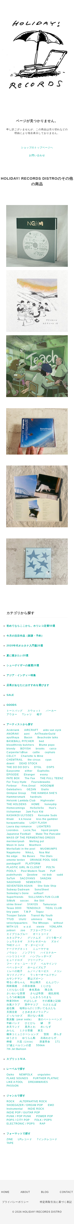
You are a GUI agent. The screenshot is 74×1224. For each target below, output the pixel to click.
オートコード (41, 934)
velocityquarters (17, 923)
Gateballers (14, 789)
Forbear (12, 785)
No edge (12, 856)
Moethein (35, 845)
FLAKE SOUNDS (17, 1078)
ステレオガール (37, 941)
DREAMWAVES (38, 1082)
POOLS (11, 871)
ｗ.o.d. (27, 926)
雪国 (46, 1034)
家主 (40, 1030)
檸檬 (9, 1041)
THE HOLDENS (17, 804)
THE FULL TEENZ (51, 778)
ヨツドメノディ (16, 974)
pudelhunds (14, 874)
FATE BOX (13, 778)
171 (57, 1041)
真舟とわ (30, 1026)
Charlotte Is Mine (32, 756)
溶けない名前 (36, 1015)
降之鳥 (49, 989)
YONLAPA (55, 926)
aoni (27, 733)
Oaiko (10, 1074)
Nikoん (29, 852)
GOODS (12, 704)
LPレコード (25, 1139)
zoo (23, 930)
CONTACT (66, 1192)
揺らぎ (58, 1034)
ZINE (10, 1139)
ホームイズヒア (37, 967)
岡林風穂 (12, 986)
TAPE (10, 1143)
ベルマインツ (49, 963)
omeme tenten (16, 859)
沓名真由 (34, 989)
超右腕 (11, 1008)
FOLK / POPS (43, 1119)
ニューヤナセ (41, 948)
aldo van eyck (52, 730)
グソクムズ (34, 937)
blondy (11, 748)
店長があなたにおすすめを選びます (28, 685)
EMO (51, 1105)
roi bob (47, 874)
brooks (40, 748)
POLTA (50, 867)
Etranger (29, 774)
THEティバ (13, 945)
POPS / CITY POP (18, 1119)
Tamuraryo (50, 904)
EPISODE (13, 774)
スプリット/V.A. (16, 1059)
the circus (34, 759)
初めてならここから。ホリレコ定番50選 (31, 625)
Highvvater (47, 800)
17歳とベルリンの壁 (19, 1045)
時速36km (13, 1000)
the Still (39, 900)
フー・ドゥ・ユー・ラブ (21, 963)
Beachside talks (47, 737)
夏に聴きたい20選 (18, 655)
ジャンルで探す (16, 1095)
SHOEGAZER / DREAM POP (25, 1105)
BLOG (45, 1192)
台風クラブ (13, 1004)
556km (40, 1045)
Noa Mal (44, 852)
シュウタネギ (15, 941)
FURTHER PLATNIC (46, 1078)
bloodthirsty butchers (20, 744)
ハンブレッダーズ (41, 956)
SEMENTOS (33, 882)
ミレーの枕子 (15, 971)
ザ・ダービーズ (34, 945)
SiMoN (11, 900)
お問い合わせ (37, 155)
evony (44, 774)
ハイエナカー (48, 952)
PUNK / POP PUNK (19, 1116)
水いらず (45, 1026)
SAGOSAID (14, 882)
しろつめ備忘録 (16, 997)
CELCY (11, 756)
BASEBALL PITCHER (20, 741)
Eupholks (43, 770)
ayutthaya (13, 737)
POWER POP (44, 1116)
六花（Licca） (26, 1041)
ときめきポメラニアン (35, 1012)
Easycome (13, 770)
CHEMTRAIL (15, 759)
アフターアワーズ (41, 930)
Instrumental (15, 1108)
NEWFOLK (26, 1074)
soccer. (24, 900)
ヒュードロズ (15, 960)
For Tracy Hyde (17, 782)
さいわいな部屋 (16, 993)
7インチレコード (47, 1139)
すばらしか (30, 1000)
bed (41, 741)
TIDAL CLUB (53, 908)
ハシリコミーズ (16, 956)
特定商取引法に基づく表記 (56, 1202)
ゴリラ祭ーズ (54, 937)
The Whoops (40, 923)
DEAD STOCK (28, 763)
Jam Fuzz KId (34, 811)
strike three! (14, 904)
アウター (12, 714)
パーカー (51, 710)
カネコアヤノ (15, 937)
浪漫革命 (44, 1041)
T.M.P (27, 911)
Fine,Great (29, 785)
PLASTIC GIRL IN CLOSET (24, 867)
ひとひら (30, 1023)
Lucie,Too (29, 830)
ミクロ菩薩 (26, 1030)
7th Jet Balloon (16, 1049)
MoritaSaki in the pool (21, 848)
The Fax (30, 778)
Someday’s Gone (18, 893)
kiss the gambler (47, 819)
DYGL (38, 767)
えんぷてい (52, 982)
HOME (35, 804)
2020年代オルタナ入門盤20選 (25, 645)
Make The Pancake (48, 833)
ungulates (44, 1074)
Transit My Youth (42, 915)
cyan (48, 759)
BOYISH (25, 748)
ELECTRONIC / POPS (21, 1123)
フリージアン (36, 960)
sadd (60, 874)
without (58, 923)
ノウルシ (12, 952)
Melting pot (36, 841)
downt (10, 763)
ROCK (11, 1101)
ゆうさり (12, 1037)
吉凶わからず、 (49, 1037)
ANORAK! (13, 733)
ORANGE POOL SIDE (44, 859)
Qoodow (32, 874)
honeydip (51, 804)
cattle (36, 752)
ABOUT (25, 1192)
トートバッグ (15, 710)
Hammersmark (16, 796)
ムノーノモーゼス (38, 971)
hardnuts (36, 796)
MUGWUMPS (48, 848)
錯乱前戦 (54, 993)
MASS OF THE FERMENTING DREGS (31, 837)
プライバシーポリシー (15, 1202)
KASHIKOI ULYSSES (20, 815)
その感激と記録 (51, 1000)
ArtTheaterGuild (45, 733)
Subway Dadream (18, 889)
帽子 (39, 714)
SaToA (11, 878)
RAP (42, 1123)
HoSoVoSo (37, 808)
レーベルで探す (16, 1068)
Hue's (52, 808)
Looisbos (12, 830)
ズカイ (55, 941)
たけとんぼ (50, 1004)
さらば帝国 (37, 993)
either (28, 770)
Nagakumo (14, 852)
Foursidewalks (40, 782)
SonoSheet (42, 889)
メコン (58, 971)
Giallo (45, 789)
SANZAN (45, 878)
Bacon (28, 737)
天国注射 (12, 1012)
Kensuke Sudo (47, 815)
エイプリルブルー (17, 934)
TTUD (10, 919)
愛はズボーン (36, 978)
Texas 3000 (14, 908)
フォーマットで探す (19, 1133)
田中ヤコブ (31, 1004)
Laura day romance (19, 826)
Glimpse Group (16, 793)
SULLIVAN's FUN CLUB (43, 897)
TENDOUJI (33, 908)
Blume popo (47, 744)
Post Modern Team (33, 871)
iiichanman (14, 811)
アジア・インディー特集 (21, 675)
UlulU (22, 919)
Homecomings (16, 808)
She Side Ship (47, 885)
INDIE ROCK (36, 1108)
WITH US (12, 926)
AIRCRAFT (31, 730)
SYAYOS (32, 904)
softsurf (38, 893)
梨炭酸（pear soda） (20, 1019)
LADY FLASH (38, 822)
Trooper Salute (16, 915)
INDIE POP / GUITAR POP (23, 1112)
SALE (10, 695)
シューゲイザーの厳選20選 (23, 665)
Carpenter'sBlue (17, 752)
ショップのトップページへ (37, 147)
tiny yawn (13, 911)
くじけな (45, 986)
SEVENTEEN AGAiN (20, 885)
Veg (49, 919)
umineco (36, 919)
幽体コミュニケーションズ (23, 1034)
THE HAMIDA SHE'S (44, 793)
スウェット (34, 710)
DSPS (50, 767)
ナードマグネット (17, 948)
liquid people (49, 830)
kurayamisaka (16, 822)
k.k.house (25, 819)
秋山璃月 (35, 982)
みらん (11, 1030)
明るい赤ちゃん (16, 982)
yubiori (11, 930)
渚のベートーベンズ (50, 1019)
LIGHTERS (44, 826)
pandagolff (14, 863)
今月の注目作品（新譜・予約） (25, 635)
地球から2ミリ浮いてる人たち (38, 1008)
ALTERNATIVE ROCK (33, 1101)
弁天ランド (13, 1026)
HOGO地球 (47, 785)
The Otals (46, 856)
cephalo (50, 752)
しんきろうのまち (41, 997)
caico (53, 748)
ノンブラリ (29, 952)
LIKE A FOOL (15, 1082)
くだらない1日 (15, 989)
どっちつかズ (15, 1015)
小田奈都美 (29, 986)
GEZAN (31, 789)
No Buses (29, 856)
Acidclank (13, 730)
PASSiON (13, 1085)
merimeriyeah (15, 841)
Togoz (40, 911)
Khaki (10, 819)
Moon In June (15, 845)
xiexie (40, 926)
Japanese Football (19, 833)
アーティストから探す (20, 724)
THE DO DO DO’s (18, 767)
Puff (52, 871)
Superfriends (15, 897)
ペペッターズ (15, 967)
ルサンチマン (15, 978)
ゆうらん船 (29, 1037)
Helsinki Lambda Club (21, 800)
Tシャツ (27, 714)
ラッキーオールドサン (43, 974)
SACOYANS (27, 878)
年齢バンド (13, 1023)
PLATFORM (32, 863)
